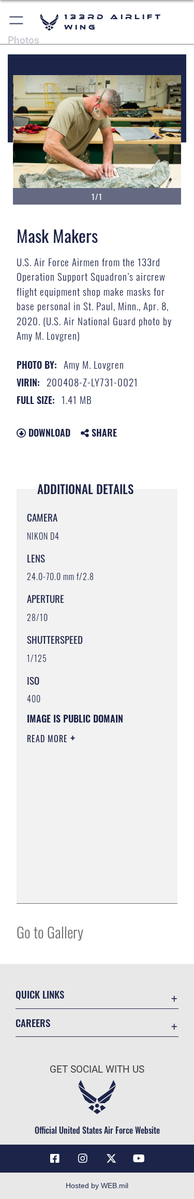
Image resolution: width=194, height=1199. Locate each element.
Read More (48, 738)
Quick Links (40, 994)
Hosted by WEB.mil (97, 1185)
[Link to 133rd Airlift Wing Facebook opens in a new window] (55, 1158)
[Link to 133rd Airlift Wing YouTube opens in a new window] (139, 1158)
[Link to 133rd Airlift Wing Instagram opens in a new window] (83, 1158)
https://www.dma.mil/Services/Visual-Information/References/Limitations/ (90, 884)
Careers (33, 1022)
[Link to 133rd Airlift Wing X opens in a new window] (111, 1158)
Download (48, 432)
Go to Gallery (50, 931)
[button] (17, 22)
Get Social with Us (97, 1069)
